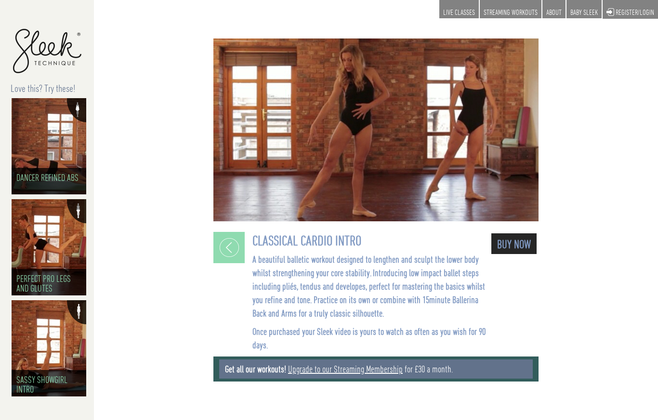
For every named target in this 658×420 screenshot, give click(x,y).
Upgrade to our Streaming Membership (345, 369)
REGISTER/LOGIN (634, 12)
